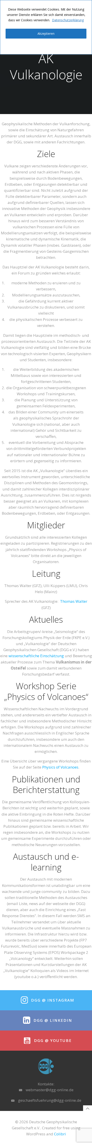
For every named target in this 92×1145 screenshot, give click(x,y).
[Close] (87, 3)
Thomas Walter (73, 601)
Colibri (60, 1133)
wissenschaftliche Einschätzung (36, 655)
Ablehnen (46, 45)
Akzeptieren (46, 33)
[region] (46, 27)
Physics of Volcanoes (60, 767)
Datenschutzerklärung (68, 20)
